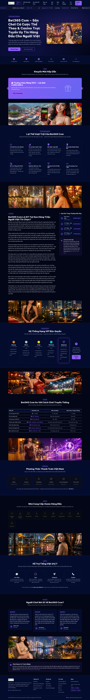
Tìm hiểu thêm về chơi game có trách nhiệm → (30, 669)
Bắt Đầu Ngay (76, 357)
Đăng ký (77, 3)
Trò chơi (71, 3)
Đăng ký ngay (41, 697)
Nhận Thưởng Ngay (18, 93)
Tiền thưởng (64, 3)
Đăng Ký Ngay (14, 49)
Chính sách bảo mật (37, 685)
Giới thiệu (35, 681)
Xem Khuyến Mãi (28, 49)
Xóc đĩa (52, 3)
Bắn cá (58, 3)
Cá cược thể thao (36, 3)
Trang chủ (17, 3)
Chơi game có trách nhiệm (37, 688)
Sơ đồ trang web (74, 681)
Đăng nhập (48, 683)
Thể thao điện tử (26, 3)
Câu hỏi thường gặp (50, 688)
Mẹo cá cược (45, 3)
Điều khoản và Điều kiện (38, 683)
